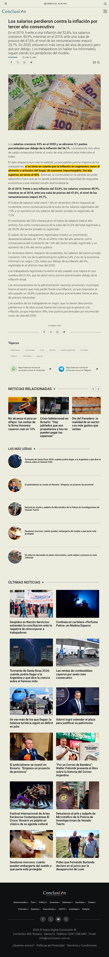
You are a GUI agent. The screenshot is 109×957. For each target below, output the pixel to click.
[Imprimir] (98, 62)
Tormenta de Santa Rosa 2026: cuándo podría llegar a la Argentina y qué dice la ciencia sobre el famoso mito (30, 676)
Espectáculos (49, 909)
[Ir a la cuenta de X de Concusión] (51, 919)
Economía (12, 57)
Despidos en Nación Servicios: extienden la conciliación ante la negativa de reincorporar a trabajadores (31, 627)
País (33, 902)
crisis (42, 350)
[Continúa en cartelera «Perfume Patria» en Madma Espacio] (77, 604)
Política (42, 902)
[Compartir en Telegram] (31, 62)
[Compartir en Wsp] (24, 62)
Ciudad (91, 902)
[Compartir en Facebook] (11, 62)
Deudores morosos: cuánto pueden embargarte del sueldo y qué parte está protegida (60, 532)
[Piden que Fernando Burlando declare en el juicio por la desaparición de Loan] (77, 844)
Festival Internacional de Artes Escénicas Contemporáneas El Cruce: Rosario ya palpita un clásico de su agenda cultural (30, 819)
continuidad (30, 350)
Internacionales (20, 902)
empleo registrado (67, 350)
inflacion (13, 356)
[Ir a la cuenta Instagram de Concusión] (66, 919)
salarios (39, 356)
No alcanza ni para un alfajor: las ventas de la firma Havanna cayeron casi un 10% (22, 424)
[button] (93, 388)
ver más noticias (54, 876)
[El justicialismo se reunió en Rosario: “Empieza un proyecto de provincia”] (31, 746)
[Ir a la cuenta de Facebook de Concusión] (43, 919)
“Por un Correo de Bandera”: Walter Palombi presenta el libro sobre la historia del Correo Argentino (77, 770)
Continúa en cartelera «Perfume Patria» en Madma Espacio (77, 623)
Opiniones (66, 902)
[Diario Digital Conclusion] (14, 11)
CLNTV (62, 909)
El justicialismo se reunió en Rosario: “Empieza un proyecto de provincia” (59, 484)
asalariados (15, 350)
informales (26, 356)
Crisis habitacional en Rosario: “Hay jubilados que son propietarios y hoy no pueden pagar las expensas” (54, 427)
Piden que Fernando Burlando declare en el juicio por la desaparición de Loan (75, 866)
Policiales (22, 909)
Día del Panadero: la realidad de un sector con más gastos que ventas (85, 424)
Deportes (35, 909)
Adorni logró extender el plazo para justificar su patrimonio (75, 721)
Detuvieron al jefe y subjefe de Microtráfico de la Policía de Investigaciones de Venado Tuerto (62, 508)
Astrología (73, 909)
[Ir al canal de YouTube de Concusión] (58, 919)
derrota (52, 350)
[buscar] (105, 4)
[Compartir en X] (18, 62)
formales (84, 350)
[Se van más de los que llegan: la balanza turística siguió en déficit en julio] (31, 701)
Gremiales (79, 902)
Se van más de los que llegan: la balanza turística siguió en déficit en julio (31, 723)
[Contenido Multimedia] (47, 755)
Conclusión (66, 929)
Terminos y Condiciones (82, 945)
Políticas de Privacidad (50, 945)
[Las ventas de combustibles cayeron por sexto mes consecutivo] (77, 652)
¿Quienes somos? (23, 945)
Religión (86, 909)
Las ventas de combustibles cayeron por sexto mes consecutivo (74, 674)
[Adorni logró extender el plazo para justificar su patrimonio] (77, 701)
